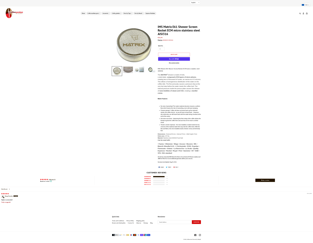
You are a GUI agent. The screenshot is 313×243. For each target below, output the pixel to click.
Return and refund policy (118, 223)
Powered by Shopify (197, 239)
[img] (5, 193)
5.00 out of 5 (52, 179)
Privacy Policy (130, 220)
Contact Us (131, 223)
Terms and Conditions (118, 220)
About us (138, 223)
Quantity (160, 45)
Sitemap (146, 223)
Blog (151, 223)
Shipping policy (140, 220)
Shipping (160, 40)
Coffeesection (189, 239)
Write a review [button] (265, 180)
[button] (147, 176)
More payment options (174, 63)
